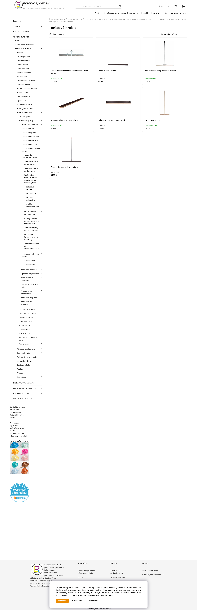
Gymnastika (22, 100)
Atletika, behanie (24, 72)
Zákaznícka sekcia (85, 573)
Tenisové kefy (31, 193)
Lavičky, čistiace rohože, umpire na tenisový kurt (31, 221)
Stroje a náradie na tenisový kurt (30, 213)
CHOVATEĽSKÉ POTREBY (22, 399)
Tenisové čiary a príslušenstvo (31, 169)
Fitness (20, 52)
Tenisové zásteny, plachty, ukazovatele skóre (31, 246)
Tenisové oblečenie (30, 140)
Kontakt (144, 13)
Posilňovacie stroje (24, 104)
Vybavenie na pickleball (26, 302)
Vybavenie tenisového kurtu (30, 156)
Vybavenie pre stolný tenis (29, 285)
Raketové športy (23, 68)
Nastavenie (77, 601)
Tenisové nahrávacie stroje (31, 149)
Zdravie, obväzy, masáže (27, 88)
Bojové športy (22, 76)
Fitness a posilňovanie (26, 349)
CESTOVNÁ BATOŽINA (22, 393)
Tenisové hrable (30, 188)
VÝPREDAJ (17, 26)
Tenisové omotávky (30, 136)
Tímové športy (25, 116)
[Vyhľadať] (76, 6)
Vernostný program (179, 13)
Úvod (97, 13)
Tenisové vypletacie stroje (30, 255)
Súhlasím (62, 601)
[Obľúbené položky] (175, 6)
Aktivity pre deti (23, 56)
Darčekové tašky (24, 365)
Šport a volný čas (24, 112)
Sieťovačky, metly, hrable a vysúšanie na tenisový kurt (31, 179)
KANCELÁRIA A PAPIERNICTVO (24, 388)
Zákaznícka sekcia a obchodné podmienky (120, 13)
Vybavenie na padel (29, 298)
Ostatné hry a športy (27, 313)
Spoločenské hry (23, 377)
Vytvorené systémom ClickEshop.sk (98, 609)
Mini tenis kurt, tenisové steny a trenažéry (31, 237)
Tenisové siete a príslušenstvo (31, 163)
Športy (18, 40)
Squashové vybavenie (30, 274)
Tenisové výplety (29, 132)
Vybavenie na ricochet (30, 270)
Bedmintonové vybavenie (27, 279)
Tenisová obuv (28, 260)
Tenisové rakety (28, 128)
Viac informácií (107, 595)
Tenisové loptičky (29, 144)
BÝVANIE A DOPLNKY (21, 32)
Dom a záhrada (23, 353)
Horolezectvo (22, 92)
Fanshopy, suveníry (27, 317)
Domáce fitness (23, 84)
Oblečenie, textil (25, 321)
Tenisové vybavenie (29, 124)
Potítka (20, 369)
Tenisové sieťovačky (30, 198)
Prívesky (20, 373)
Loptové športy (23, 61)
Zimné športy (24, 329)
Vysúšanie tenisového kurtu (33, 205)
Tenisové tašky (28, 264)
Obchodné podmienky (87, 570)
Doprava (155, 13)
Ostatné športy (23, 96)
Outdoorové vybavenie (24, 44)
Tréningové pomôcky (26, 108)
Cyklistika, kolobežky (27, 309)
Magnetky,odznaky (24, 361)
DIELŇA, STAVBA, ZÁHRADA (23, 383)
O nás (164, 13)
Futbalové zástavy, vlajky (27, 357)
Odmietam (93, 601)
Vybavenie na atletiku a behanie (28, 338)
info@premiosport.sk (154, 575)
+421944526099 (151, 570)
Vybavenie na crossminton (26, 292)
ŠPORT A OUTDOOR (21, 37)
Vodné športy (22, 64)
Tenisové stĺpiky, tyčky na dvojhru (31, 229)
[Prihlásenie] (168, 6)
